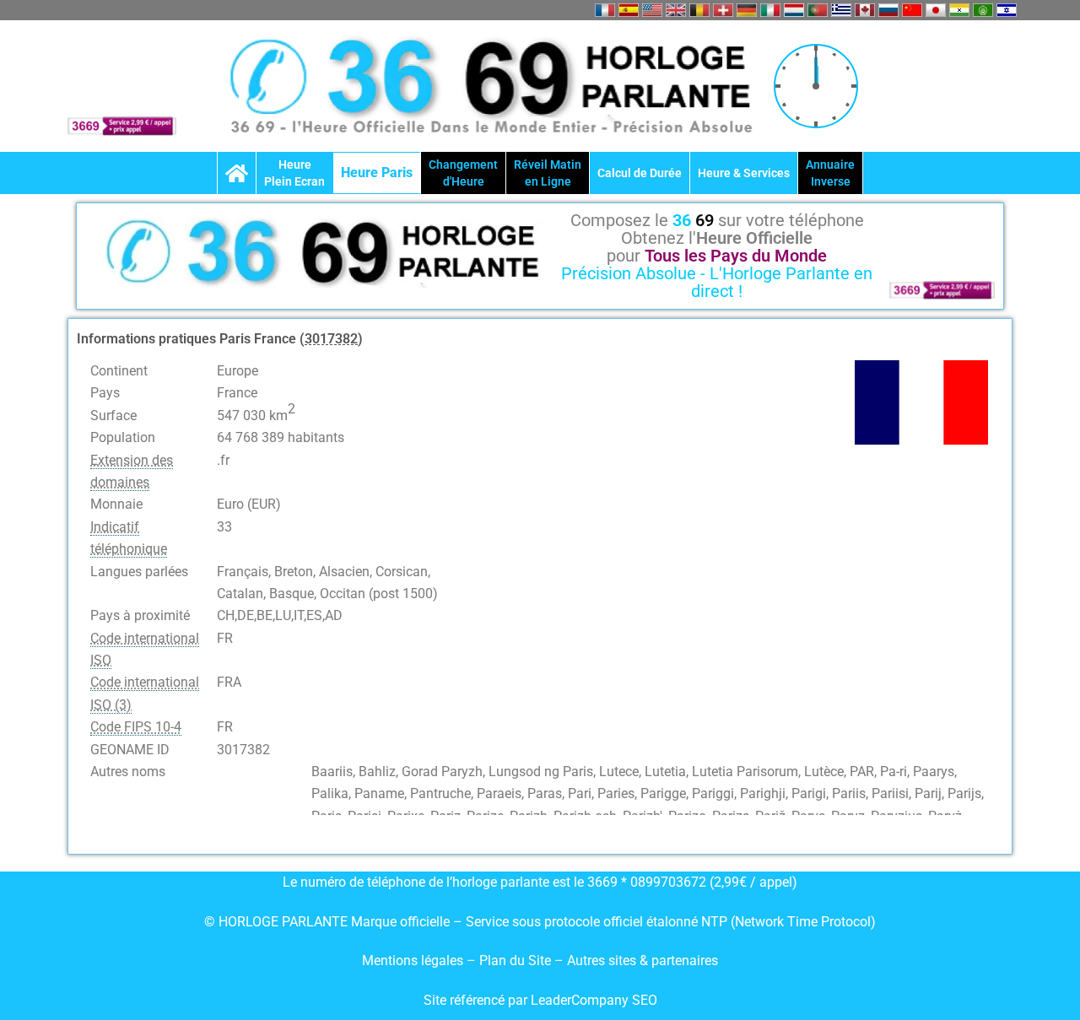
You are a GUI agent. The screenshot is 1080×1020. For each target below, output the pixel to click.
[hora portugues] (817, 10)
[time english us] (652, 10)
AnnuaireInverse (830, 173)
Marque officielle (400, 922)
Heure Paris (377, 173)
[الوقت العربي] (983, 10)
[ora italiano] (770, 10)
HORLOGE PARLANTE (283, 922)
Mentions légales (412, 961)
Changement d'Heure (463, 173)
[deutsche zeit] (747, 10)
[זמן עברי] (1006, 10)
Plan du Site (516, 961)
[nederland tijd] (794, 10)
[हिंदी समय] (959, 10)
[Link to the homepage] (237, 173)
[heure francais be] (699, 10)
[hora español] (628, 10)
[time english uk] (676, 10)
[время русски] (888, 10)
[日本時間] (936, 10)
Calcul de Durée (639, 173)
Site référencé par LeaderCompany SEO (540, 1000)
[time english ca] (865, 10)
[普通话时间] (912, 10)
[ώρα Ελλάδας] (841, 10)
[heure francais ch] (723, 10)
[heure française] (605, 10)
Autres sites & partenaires (642, 961)
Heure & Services (744, 173)
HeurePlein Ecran (294, 173)
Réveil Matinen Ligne (547, 173)
